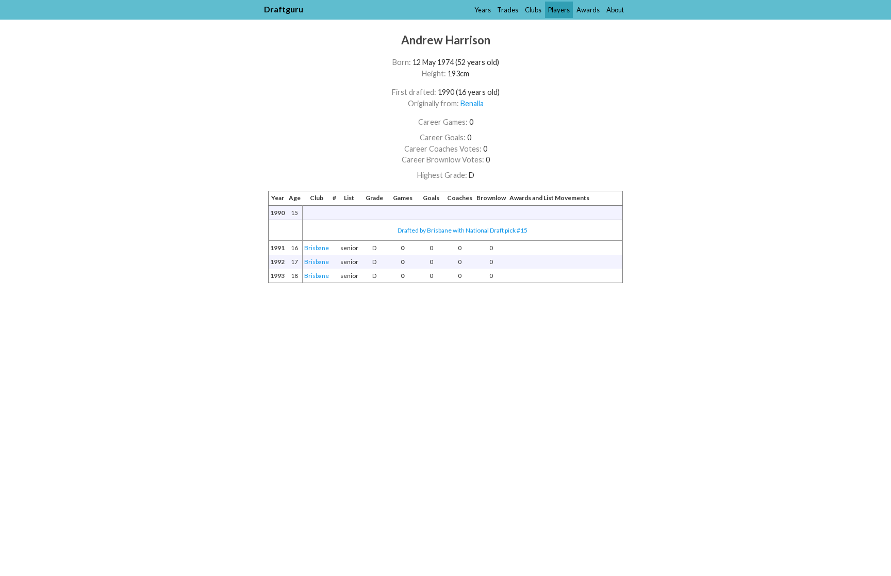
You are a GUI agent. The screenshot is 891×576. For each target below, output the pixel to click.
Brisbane (316, 248)
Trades (507, 10)
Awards (588, 10)
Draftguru (283, 9)
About (615, 10)
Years (482, 10)
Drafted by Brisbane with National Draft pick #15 (462, 230)
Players (559, 10)
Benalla (472, 103)
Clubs (533, 10)
